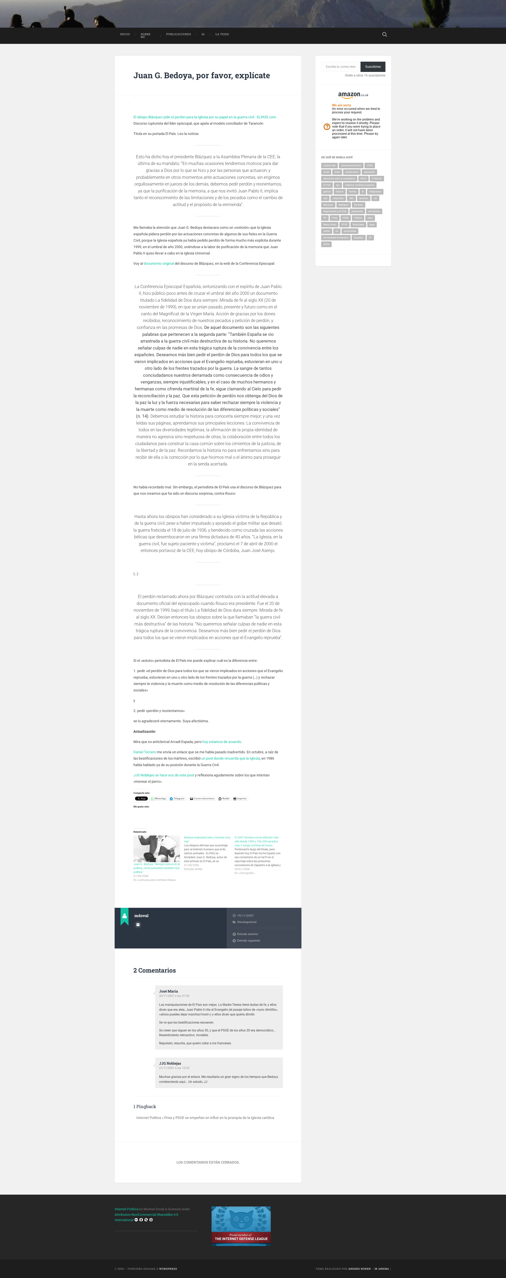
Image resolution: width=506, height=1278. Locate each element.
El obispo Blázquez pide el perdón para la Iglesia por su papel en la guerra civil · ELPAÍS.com (204, 117)
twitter (326, 231)
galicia (326, 191)
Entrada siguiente (248, 940)
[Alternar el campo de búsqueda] (384, 34)
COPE (370, 165)
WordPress (168, 1268)
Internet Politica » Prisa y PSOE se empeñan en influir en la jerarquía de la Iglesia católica (205, 1118)
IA (203, 34)
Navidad (358, 204)
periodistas (374, 211)
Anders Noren (359, 1268)
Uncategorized (246, 922)
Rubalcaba (358, 224)
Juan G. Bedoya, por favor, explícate (201, 75)
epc (338, 185)
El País (327, 185)
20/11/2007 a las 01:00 (174, 996)
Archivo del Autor (138, 924)
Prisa (334, 218)
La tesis (222, 34)
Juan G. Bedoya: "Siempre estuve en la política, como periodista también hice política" (156, 868)
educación (369, 172)
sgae (372, 224)
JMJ (351, 198)
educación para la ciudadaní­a (339, 178)
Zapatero (358, 237)
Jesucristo (338, 198)
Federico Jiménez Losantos (359, 185)
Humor (352, 191)
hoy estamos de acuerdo (221, 742)
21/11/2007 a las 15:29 (174, 1068)
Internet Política (126, 1209)
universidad (350, 231)
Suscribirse (373, 67)
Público (358, 218)
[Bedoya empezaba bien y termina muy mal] (209, 853)
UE (336, 231)
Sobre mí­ (146, 35)
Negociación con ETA (334, 211)
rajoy (370, 218)
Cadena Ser (329, 165)
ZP (370, 237)
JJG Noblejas (170, 1063)
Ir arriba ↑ (383, 1268)
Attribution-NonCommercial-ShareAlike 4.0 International (146, 1217)
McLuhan (328, 204)
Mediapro (344, 204)
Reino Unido (329, 224)
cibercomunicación (351, 165)
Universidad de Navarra (335, 237)
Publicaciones (178, 34)
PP (325, 218)
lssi (375, 198)
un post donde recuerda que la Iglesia (230, 758)
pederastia (357, 211)
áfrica (326, 244)
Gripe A (340, 191)
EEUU (363, 178)
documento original (159, 263)
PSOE (346, 218)
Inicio (125, 34)
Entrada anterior (247, 934)
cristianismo (352, 172)
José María (168, 991)
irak (325, 198)
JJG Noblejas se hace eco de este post (163, 775)
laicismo (363, 198)
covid (326, 172)
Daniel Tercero (144, 752)
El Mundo (377, 178)
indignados (375, 191)
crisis (337, 172)
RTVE (344, 224)
